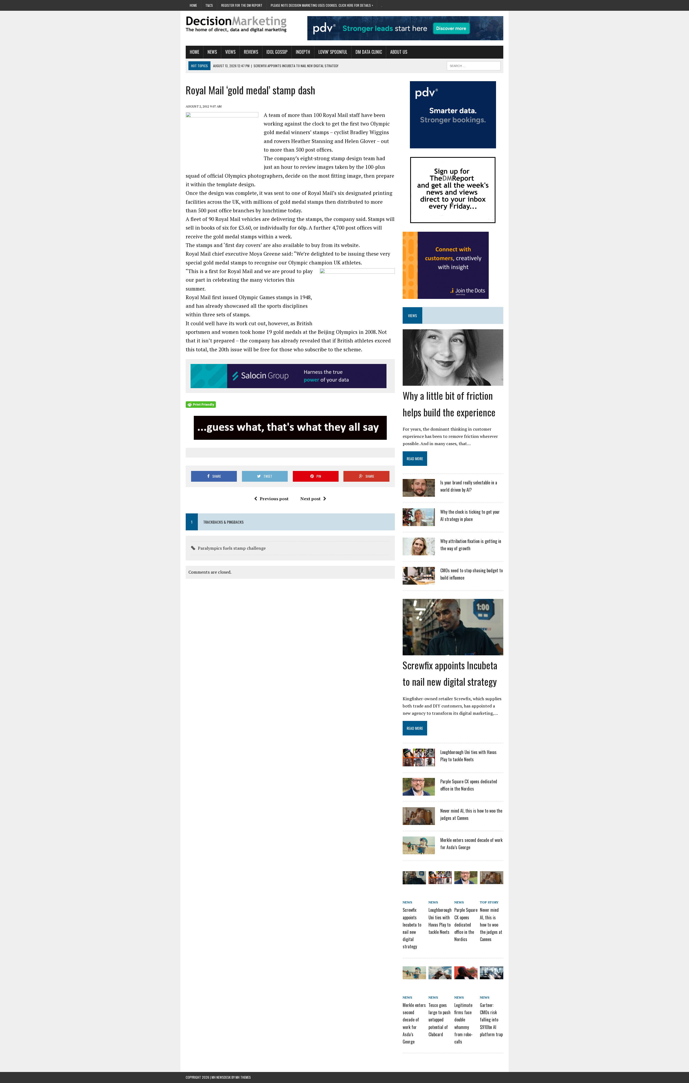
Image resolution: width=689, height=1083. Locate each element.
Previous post (274, 499)
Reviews (251, 52)
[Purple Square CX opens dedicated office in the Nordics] (419, 792)
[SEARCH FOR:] (474, 65)
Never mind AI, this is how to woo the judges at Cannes (491, 924)
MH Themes (243, 1077)
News (212, 52)
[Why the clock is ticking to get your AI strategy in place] (419, 523)
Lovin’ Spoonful (332, 52)
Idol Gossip (276, 52)
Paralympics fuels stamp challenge (232, 548)
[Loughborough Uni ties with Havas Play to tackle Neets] (419, 763)
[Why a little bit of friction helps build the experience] (453, 382)
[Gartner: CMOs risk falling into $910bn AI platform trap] (491, 975)
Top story (489, 902)
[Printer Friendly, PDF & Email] (201, 404)
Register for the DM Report (241, 5)
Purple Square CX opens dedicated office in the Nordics (465, 924)
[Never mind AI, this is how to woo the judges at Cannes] (419, 821)
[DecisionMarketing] (236, 24)
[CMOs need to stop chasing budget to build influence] (419, 581)
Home (193, 5)
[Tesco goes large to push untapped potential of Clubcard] (440, 975)
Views (230, 52)
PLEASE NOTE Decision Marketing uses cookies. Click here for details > (322, 5)
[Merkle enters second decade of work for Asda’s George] (419, 851)
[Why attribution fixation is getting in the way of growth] (419, 552)
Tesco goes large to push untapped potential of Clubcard (439, 1020)
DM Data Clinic (369, 52)
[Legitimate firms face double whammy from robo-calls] (465, 975)
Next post (310, 499)
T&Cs (209, 5)
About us (398, 52)
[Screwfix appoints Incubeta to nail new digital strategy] (453, 652)
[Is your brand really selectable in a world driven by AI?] (419, 493)
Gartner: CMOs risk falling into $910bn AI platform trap (491, 1020)
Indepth (303, 52)
